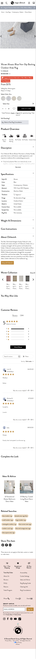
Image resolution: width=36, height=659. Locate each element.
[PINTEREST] (11, 619)
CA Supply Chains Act (25, 640)
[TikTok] (19, 619)
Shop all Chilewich (7, 263)
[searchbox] (10, 356)
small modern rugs (7, 520)
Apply (12, 113)
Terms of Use (18, 614)
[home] (18, 4)
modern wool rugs (7, 528)
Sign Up (30, 609)
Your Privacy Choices (19, 643)
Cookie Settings (24, 576)
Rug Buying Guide (25, 583)
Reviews (6, 580)
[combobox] (27, 361)
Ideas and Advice (25, 580)
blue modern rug (7, 516)
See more (18, 167)
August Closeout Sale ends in (12, 8)
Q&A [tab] (22, 315)
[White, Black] (19, 98)
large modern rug (20, 520)
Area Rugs (8, 12)
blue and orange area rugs (23, 528)
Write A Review (18, 347)
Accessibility (23, 573)
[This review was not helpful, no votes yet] (31, 390)
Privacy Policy (9, 614)
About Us (6, 576)
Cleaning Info (24, 587)
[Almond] (14, 98)
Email (28, 598)
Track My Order (8, 573)
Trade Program (8, 590)
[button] (34, 3)
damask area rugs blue (21, 516)
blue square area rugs (8, 532)
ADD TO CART (26, 109)
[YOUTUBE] (15, 619)
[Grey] (3, 98)
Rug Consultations (25, 590)
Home (2, 12)
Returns (6, 587)
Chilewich (5, 71)
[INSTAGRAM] (4, 619)
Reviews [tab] (14, 315)
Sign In (18, 113)
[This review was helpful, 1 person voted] (28, 390)
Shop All (32, 273)
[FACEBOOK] (7, 619)
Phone (5, 598)
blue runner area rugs (25, 524)
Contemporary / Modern (17, 12)
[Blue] (8, 98)
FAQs (5, 583)
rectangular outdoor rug (9, 524)
